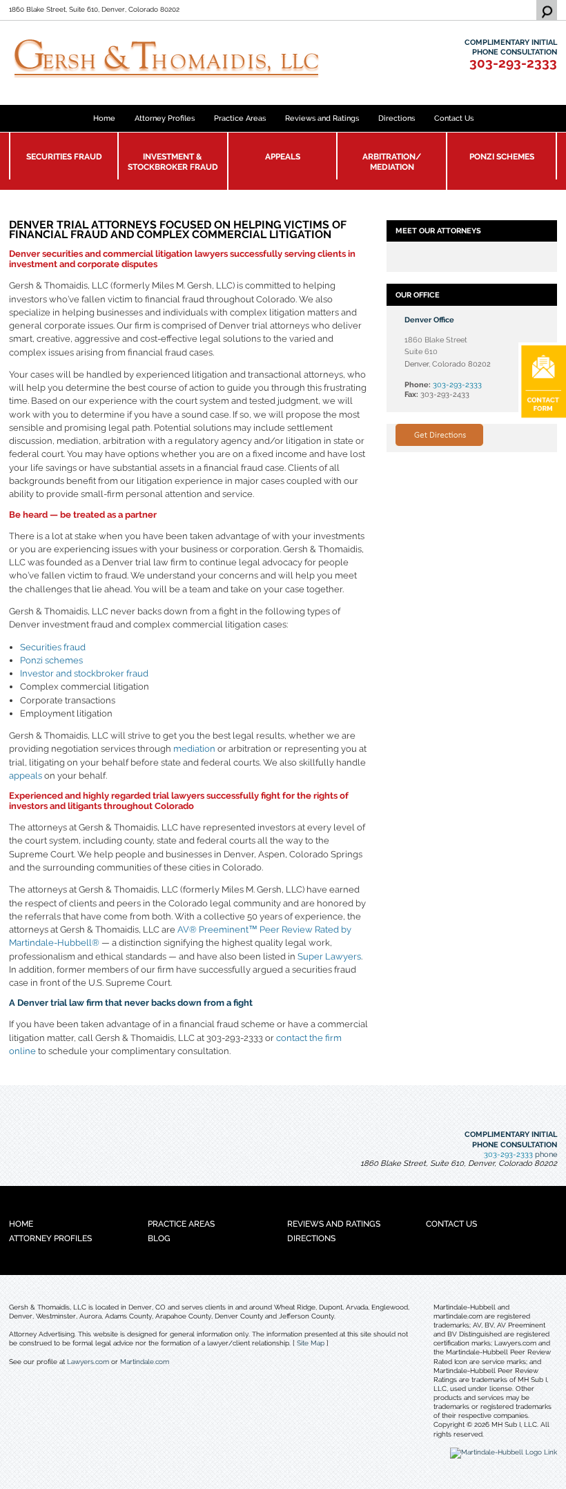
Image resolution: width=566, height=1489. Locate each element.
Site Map (310, 1343)
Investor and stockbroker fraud (84, 673)
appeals (25, 775)
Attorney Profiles (165, 118)
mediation (194, 748)
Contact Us (454, 118)
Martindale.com (144, 1361)
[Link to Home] (181, 59)
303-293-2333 (513, 63)
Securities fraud (53, 647)
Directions (396, 118)
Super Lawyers (329, 956)
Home (104, 118)
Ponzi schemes (51, 660)
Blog (159, 1238)
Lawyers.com (88, 1361)
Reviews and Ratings (322, 118)
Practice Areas (240, 118)
